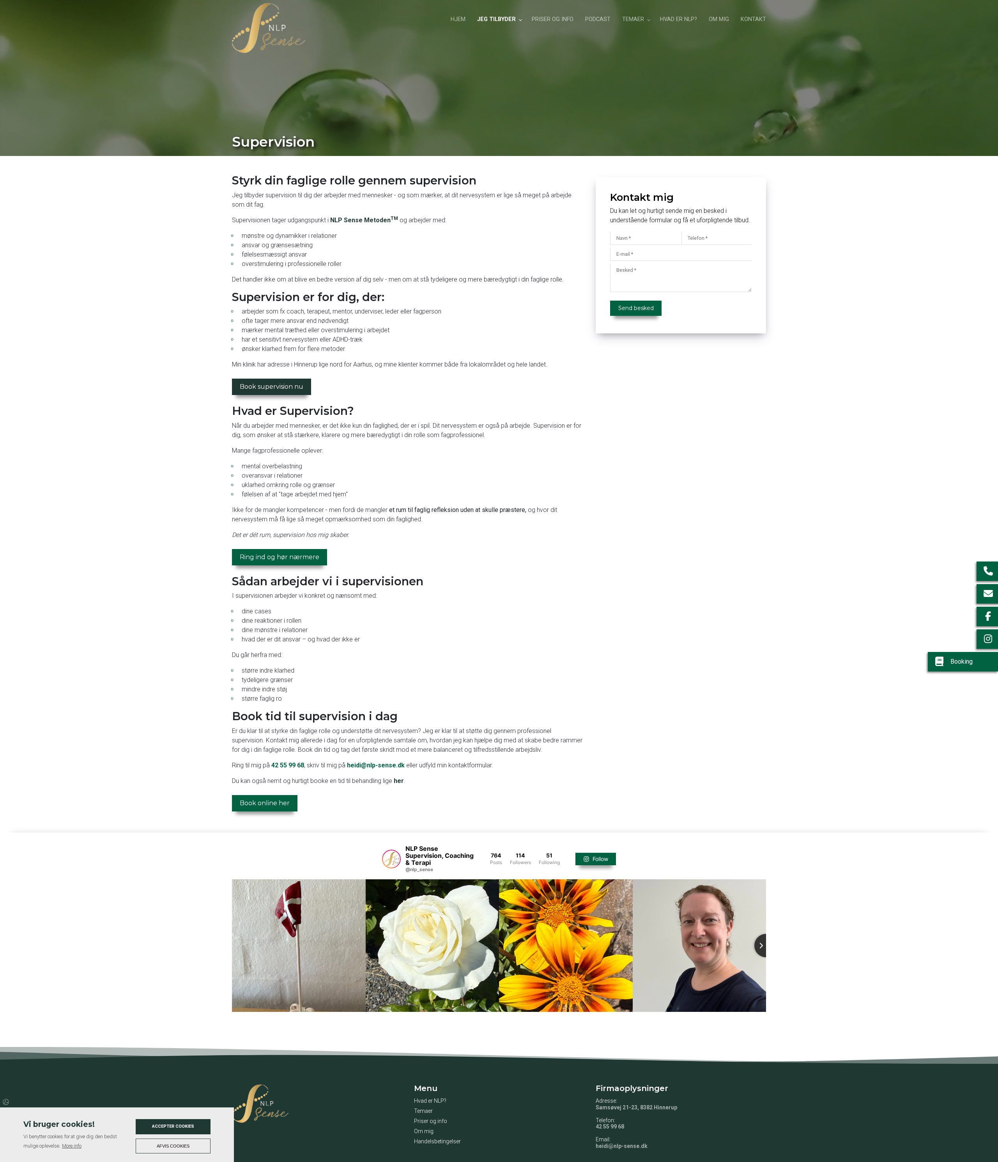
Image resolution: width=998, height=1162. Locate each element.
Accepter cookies (173, 1126)
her (399, 781)
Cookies (6, 1101)
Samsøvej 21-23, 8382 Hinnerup (636, 1107)
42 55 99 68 (287, 765)
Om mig (424, 1131)
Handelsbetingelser (437, 1141)
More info (71, 1146)
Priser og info (430, 1121)
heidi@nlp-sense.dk (376, 765)
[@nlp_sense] (391, 859)
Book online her (265, 803)
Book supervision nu (271, 386)
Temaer (423, 1111)
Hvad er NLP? (430, 1101)
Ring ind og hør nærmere (279, 557)
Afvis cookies (173, 1146)
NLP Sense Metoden (364, 220)
